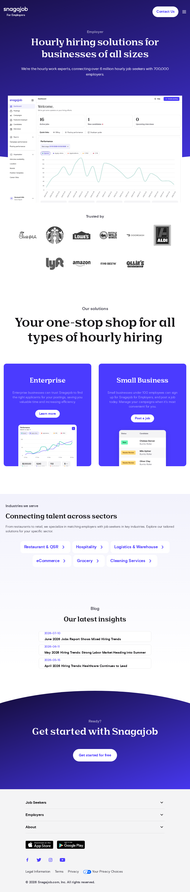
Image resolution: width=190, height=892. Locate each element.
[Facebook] (27, 860)
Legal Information (37, 871)
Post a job (142, 418)
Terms (59, 871)
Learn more (47, 413)
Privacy (73, 871)
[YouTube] (62, 860)
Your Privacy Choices (107, 871)
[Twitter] (39, 860)
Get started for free (95, 755)
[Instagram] (50, 860)
